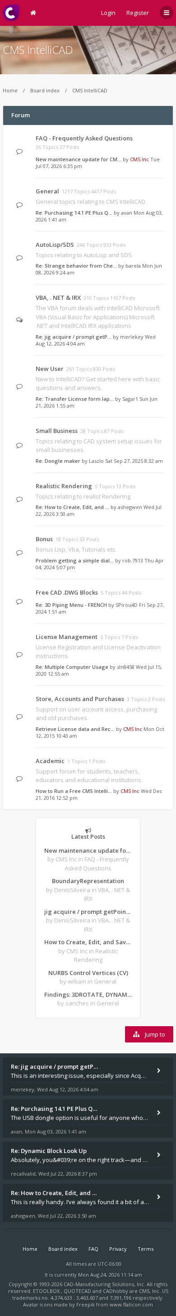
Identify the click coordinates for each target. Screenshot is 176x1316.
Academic (50, 761)
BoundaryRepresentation (88, 881)
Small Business (57, 431)
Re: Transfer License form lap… (75, 398)
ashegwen (130, 507)
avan (126, 212)
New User (50, 369)
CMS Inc (139, 159)
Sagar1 (130, 398)
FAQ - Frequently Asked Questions (84, 138)
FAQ (93, 1248)
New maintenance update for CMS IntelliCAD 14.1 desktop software (88, 850)
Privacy (118, 1248)
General (47, 191)
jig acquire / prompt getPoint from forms (88, 912)
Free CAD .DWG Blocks (67, 592)
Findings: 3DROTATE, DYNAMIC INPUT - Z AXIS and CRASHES (88, 994)
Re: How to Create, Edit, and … (72, 507)
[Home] (11, 13)
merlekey (132, 336)
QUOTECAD (78, 1290)
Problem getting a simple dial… (75, 560)
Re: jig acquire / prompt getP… (73, 336)
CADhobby (115, 1290)
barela (133, 265)
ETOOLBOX (47, 1290)
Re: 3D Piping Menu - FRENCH (71, 604)
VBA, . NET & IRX (58, 297)
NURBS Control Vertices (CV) (88, 973)
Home (10, 90)
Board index (45, 90)
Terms (145, 1248)
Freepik (85, 1304)
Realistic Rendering (64, 486)
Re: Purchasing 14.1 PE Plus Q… (74, 212)
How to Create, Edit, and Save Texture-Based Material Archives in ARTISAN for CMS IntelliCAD (88, 942)
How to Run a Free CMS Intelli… (74, 791)
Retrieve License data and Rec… (75, 728)
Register (137, 13)
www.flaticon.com (131, 1304)
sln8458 (125, 666)
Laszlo (96, 460)
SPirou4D (127, 604)
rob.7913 (132, 560)
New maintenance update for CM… (78, 159)
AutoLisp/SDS (55, 244)
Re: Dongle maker (58, 460)
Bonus (44, 539)
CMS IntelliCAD (38, 49)
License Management (66, 637)
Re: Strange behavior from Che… (76, 265)
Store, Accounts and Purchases (80, 699)
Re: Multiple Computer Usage (72, 666)
